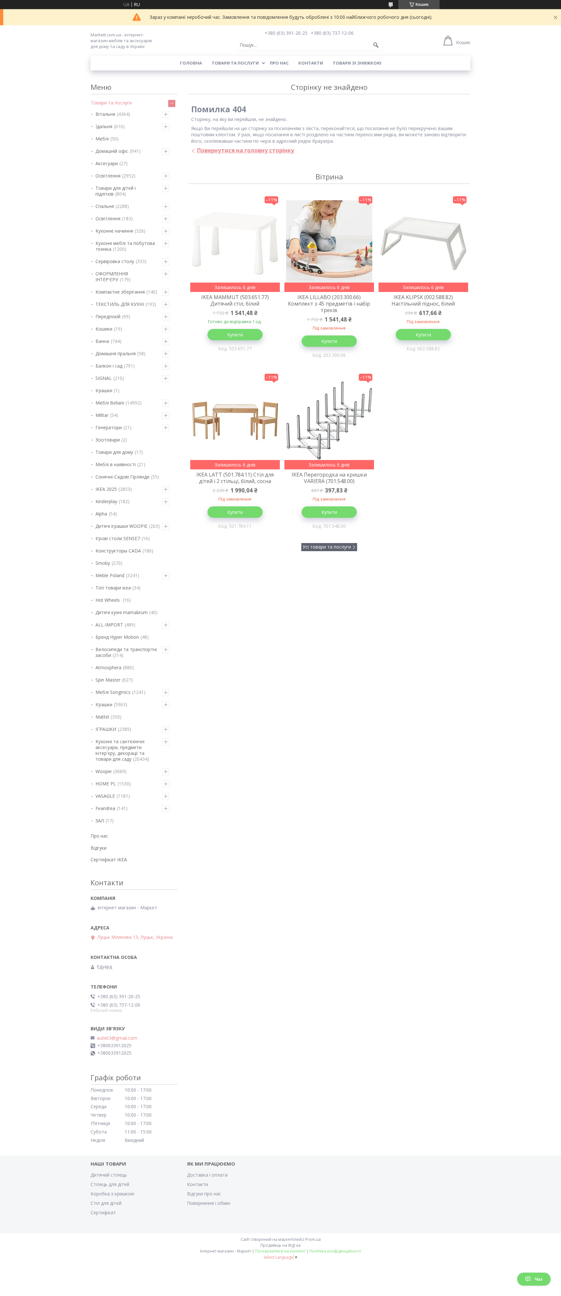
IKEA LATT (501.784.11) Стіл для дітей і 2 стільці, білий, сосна (235, 477)
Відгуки (98, 848)
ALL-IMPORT (109, 625)
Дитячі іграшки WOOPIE (121, 526)
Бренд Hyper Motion (117, 637)
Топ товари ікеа (113, 588)
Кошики (103, 329)
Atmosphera (108, 667)
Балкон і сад (108, 366)
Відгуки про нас (204, 1194)
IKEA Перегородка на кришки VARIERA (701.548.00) (329, 477)
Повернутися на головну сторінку (245, 150)
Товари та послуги (235, 63)
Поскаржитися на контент (280, 1251)
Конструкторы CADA (118, 551)
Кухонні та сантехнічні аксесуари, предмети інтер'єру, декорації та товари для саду (119, 750)
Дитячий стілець (109, 1175)
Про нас (279, 63)
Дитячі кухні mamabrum (121, 612)
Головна (191, 63)
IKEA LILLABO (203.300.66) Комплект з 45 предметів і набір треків (329, 303)
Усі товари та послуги (327, 547)
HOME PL (105, 784)
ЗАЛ (99, 821)
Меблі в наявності (115, 464)
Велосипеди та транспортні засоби (126, 652)
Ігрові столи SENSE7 (117, 538)
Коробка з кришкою (112, 1194)
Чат (539, 1279)
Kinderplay (106, 501)
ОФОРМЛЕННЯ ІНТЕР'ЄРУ (111, 277)
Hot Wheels (108, 600)
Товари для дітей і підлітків (115, 191)
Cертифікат (103, 1212)
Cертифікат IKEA (109, 859)
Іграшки (103, 390)
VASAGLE (105, 796)
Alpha (101, 514)
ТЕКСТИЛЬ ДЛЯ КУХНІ (119, 304)
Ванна (102, 341)
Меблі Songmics (113, 692)
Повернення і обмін (208, 1203)
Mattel (102, 717)
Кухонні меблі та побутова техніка (125, 246)
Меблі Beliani (109, 403)
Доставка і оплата (207, 1175)
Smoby (102, 563)
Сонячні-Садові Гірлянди (122, 477)
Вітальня (105, 114)
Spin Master (107, 680)
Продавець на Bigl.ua (280, 1245)
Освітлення (107, 176)
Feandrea (105, 808)
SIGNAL (103, 378)
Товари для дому (114, 452)
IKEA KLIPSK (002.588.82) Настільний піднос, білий (423, 300)
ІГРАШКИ (105, 729)
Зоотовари (107, 440)
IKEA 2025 (106, 489)
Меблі (102, 139)
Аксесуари (106, 163)
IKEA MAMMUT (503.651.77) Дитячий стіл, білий (235, 300)
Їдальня (103, 126)
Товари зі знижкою (357, 63)
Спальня (104, 206)
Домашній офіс (111, 151)
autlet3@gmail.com (117, 1038)
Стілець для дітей (110, 1184)
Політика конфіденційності (335, 1251)
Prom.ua (313, 1239)
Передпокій (107, 316)
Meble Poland (109, 575)
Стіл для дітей (106, 1203)
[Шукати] (375, 45)
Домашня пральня (115, 353)
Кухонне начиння (114, 231)
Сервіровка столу (114, 261)
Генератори (108, 427)
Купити (235, 335)
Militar (101, 415)
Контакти (310, 63)
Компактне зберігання (120, 292)
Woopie (103, 771)
